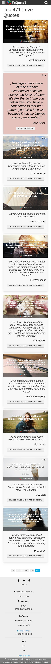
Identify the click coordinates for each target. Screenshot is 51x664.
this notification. (38, 662)
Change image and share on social (25, 65)
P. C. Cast (40, 494)
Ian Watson (23, 616)
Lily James (40, 444)
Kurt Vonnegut (38, 280)
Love (24, 641)
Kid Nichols (39, 340)
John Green (39, 123)
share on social (25, 128)
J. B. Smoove (38, 173)
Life (23, 650)
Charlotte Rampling (35, 396)
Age (23, 646)
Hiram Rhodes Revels (23, 621)
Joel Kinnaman (37, 60)
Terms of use (24, 596)
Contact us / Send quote (23, 592)
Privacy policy (23, 601)
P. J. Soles (40, 550)
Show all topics (24, 656)
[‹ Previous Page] (13, 570)
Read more (19, 662)
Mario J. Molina (24, 625)
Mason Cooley (38, 221)
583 (26, 570)
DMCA (23, 606)
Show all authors (23, 631)
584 (32, 570)
